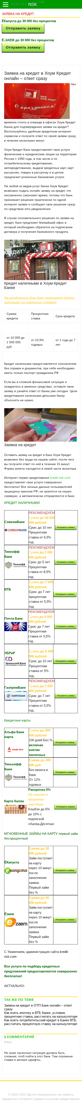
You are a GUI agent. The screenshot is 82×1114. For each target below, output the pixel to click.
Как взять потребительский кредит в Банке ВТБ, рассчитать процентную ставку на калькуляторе (40, 1022)
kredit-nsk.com (60, 477)
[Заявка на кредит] (5, 4)
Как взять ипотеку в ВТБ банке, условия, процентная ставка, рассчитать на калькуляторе (40, 1014)
